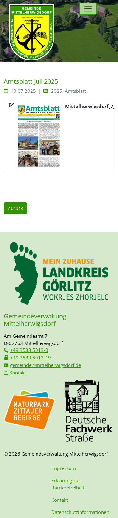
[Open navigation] (88, 9)
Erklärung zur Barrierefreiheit (67, 484)
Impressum (63, 468)
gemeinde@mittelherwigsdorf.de (45, 365)
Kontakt (17, 372)
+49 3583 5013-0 (29, 350)
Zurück (15, 208)
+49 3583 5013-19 (30, 357)
